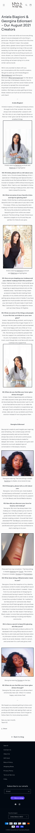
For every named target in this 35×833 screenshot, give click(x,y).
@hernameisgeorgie (16, 78)
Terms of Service (9, 775)
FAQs (5, 779)
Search (6, 745)
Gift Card (7, 758)
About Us (7, 754)
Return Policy (8, 762)
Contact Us (7, 750)
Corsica (18, 574)
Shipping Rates (9, 766)
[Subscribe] (29, 791)
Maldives (12, 168)
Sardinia (7, 481)
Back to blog (19, 737)
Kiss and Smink (14, 829)
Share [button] (5, 728)
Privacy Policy (8, 771)
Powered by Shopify (23, 829)
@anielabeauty (7, 75)
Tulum (21, 571)
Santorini (18, 165)
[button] (4, 5)
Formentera (28, 574)
